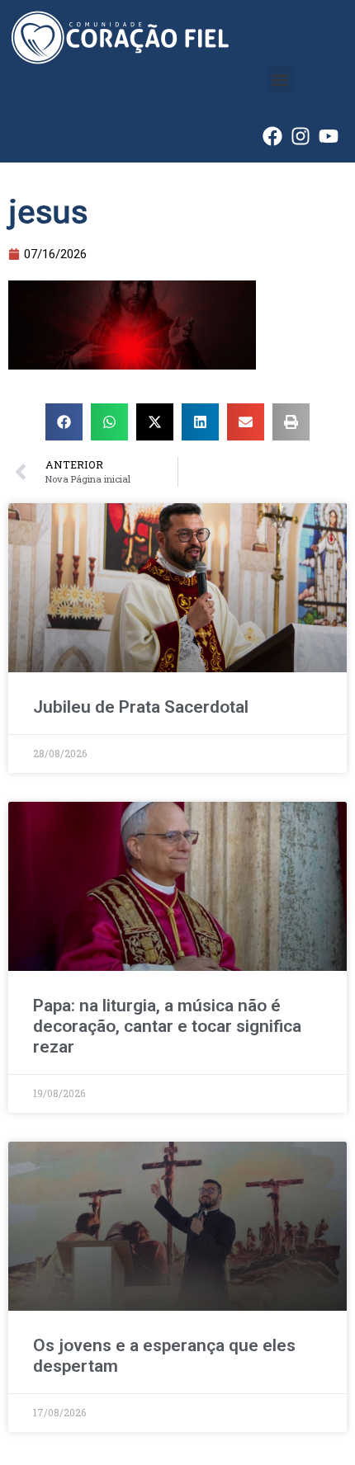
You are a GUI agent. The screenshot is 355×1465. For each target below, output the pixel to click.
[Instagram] (300, 136)
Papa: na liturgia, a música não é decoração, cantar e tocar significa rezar (167, 1026)
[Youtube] (328, 136)
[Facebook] (272, 136)
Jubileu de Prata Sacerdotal (140, 707)
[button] (280, 79)
